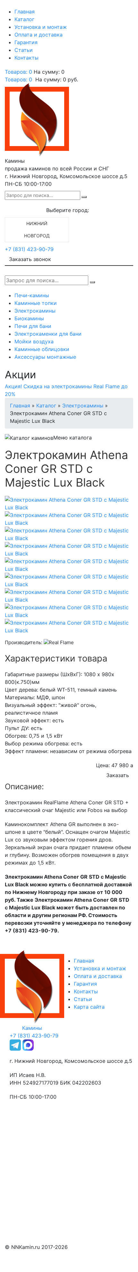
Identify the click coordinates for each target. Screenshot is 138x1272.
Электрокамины (35, 311)
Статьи (23, 50)
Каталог (24, 19)
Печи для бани (32, 326)
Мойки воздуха (34, 341)
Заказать (117, 775)
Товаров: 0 (18, 72)
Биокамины (29, 318)
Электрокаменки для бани (48, 334)
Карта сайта (89, 1007)
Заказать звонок (30, 259)
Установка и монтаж (40, 27)
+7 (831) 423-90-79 (29, 249)
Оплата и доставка (38, 34)
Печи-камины (31, 295)
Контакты (26, 57)
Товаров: (18, 79)
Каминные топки (35, 303)
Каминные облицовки (41, 349)
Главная (24, 11)
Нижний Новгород (37, 229)
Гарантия (26, 42)
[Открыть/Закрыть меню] (14, 5)
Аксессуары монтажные (45, 357)
